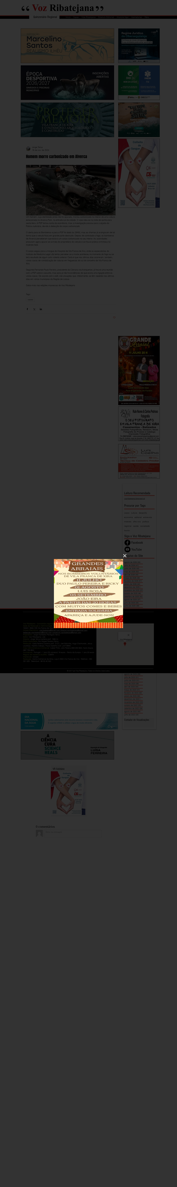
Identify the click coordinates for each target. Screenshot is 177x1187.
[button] (125, 555)
